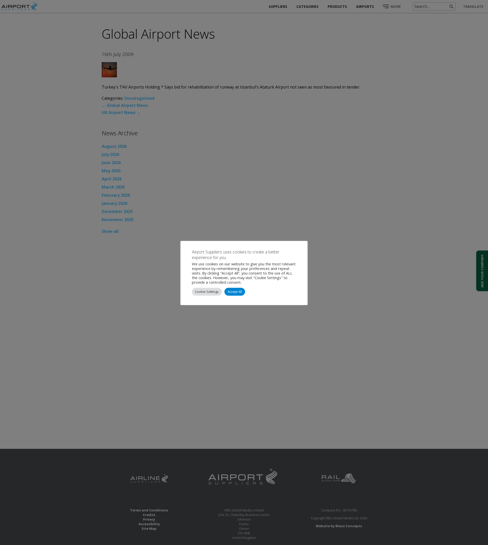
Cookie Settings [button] (207, 291)
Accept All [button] (234, 291)
